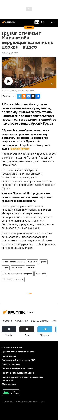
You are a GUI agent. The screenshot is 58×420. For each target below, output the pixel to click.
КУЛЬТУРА (32, 262)
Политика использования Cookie (18, 372)
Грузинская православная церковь (17, 273)
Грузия (43, 262)
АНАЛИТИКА (21, 320)
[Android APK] (10, 392)
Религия (30, 267)
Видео (5, 267)
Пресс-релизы (9, 355)
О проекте (7, 347)
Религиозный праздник (13, 279)
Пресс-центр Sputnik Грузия (16, 360)
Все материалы (40, 320)
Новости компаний (11, 364)
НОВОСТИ (7, 320)
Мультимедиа (17, 267)
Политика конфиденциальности (17, 368)
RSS (33, 360)
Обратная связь (9, 384)
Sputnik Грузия (20, 148)
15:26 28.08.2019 (10, 53)
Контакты (18, 347)
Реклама (31, 351)
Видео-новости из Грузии (14, 262)
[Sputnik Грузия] (9, 23)
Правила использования (14, 351)
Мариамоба (41, 273)
